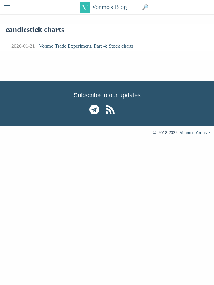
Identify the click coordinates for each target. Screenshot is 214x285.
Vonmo (186, 132)
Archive (203, 132)
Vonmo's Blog (108, 6)
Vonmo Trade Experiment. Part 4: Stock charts (86, 46)
